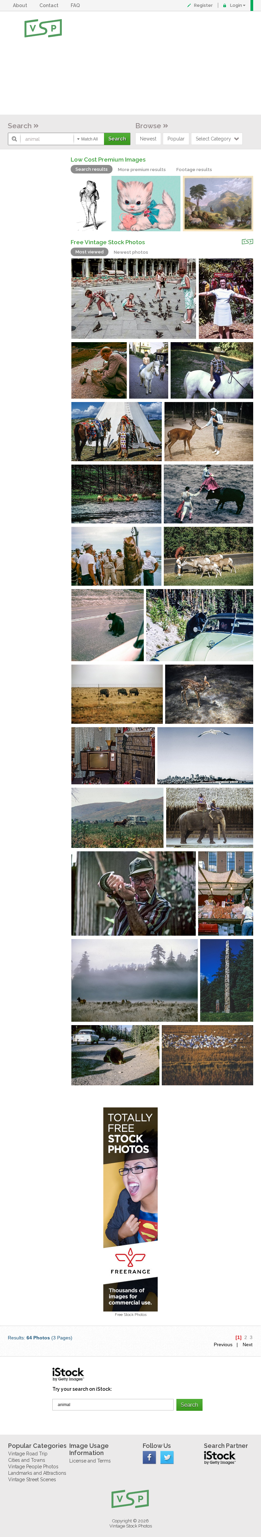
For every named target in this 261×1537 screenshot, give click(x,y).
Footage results (194, 169)
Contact (49, 5)
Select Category (213, 138)
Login (236, 5)
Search (20, 125)
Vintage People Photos (33, 1466)
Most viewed (89, 251)
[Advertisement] (152, 63)
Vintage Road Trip (28, 1453)
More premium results (142, 169)
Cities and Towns (26, 1460)
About (21, 5)
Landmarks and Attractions (37, 1473)
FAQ (76, 5)
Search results (91, 169)
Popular (176, 138)
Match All (89, 139)
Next (248, 1344)
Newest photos (131, 252)
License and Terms (90, 1461)
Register (203, 5)
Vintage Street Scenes (32, 1479)
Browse (148, 125)
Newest (148, 138)
